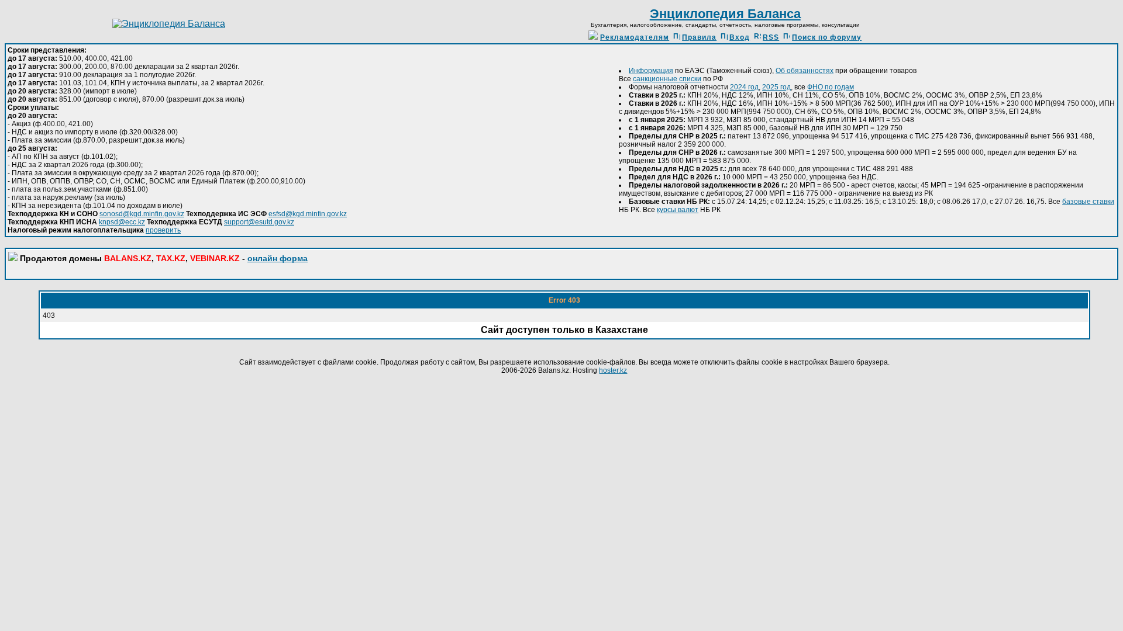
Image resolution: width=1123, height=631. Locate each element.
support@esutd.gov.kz (259, 222)
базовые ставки (1088, 201)
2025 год (776, 87)
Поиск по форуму (827, 37)
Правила (699, 37)
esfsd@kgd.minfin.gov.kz (307, 214)
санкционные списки (667, 79)
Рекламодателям (634, 37)
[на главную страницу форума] (168, 24)
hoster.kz (613, 370)
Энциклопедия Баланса (725, 13)
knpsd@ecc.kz (122, 222)
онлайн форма (277, 258)
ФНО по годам (830, 87)
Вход (739, 37)
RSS (771, 37)
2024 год (744, 87)
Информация (651, 71)
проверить (163, 230)
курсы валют (677, 210)
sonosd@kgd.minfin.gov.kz (141, 214)
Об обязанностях (804, 71)
